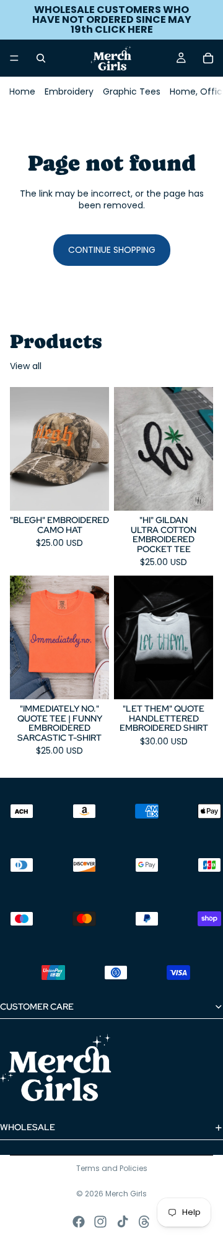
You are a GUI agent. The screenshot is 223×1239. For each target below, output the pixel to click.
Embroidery (69, 91)
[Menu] (14, 58)
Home (22, 91)
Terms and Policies (111, 1168)
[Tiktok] (122, 1221)
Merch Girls (126, 1193)
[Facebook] (78, 1221)
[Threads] (144, 1221)
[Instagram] (100, 1221)
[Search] (41, 58)
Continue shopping (111, 250)
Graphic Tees (131, 91)
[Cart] (208, 58)
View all (26, 366)
